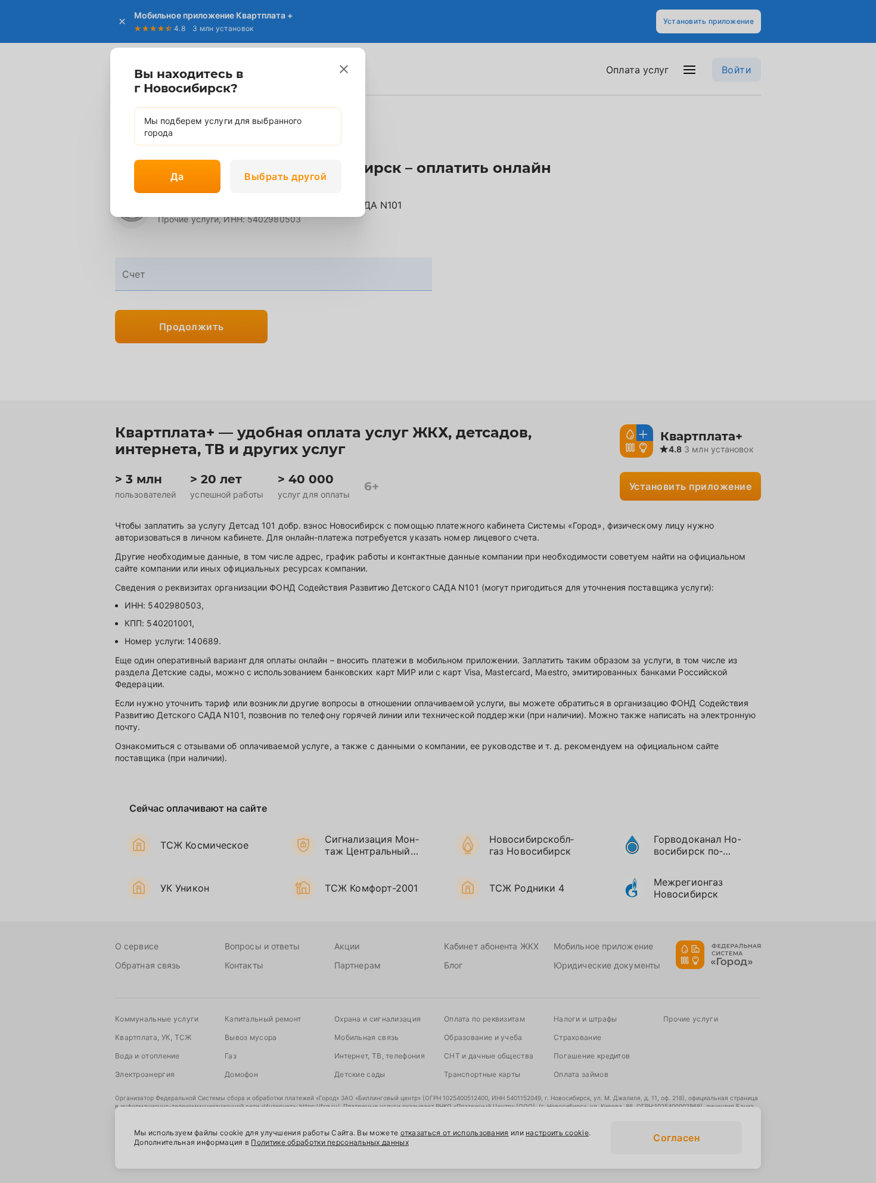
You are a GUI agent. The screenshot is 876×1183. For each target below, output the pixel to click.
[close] (344, 69)
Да (177, 176)
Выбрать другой (285, 176)
